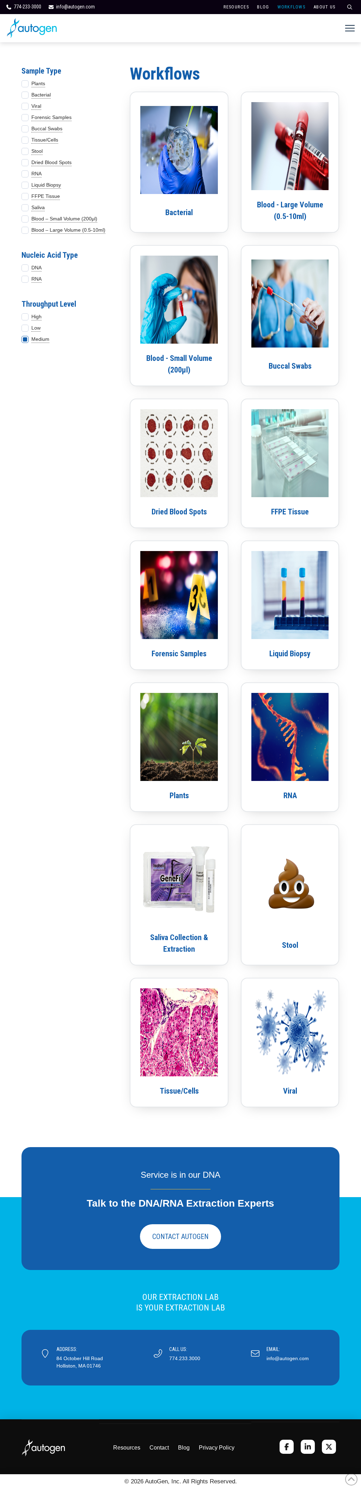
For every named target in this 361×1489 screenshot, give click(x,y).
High (36, 316)
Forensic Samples (51, 117)
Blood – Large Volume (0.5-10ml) (68, 230)
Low (36, 328)
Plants (38, 83)
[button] (350, 28)
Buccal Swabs (46, 128)
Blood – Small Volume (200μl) (64, 218)
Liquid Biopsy (46, 185)
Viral (36, 106)
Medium (40, 339)
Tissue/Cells (44, 140)
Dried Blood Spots (51, 162)
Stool (37, 151)
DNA (36, 267)
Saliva (38, 207)
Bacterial (41, 95)
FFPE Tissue (45, 196)
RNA (36, 173)
